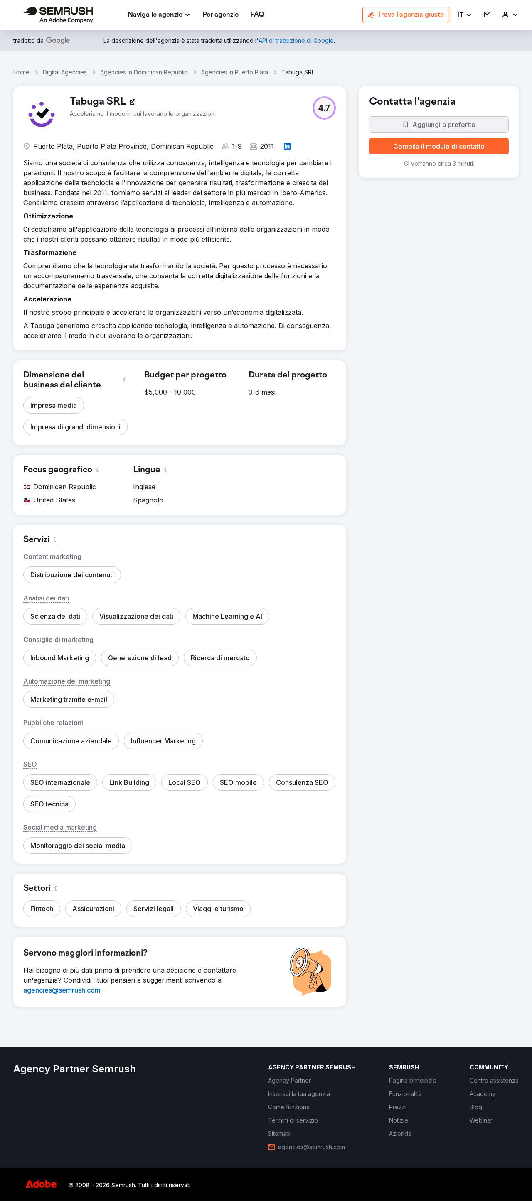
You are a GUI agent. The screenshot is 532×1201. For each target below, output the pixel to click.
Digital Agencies (65, 72)
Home (21, 72)
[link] (220, 15)
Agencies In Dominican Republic (144, 72)
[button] (465, 15)
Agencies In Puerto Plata (234, 72)
